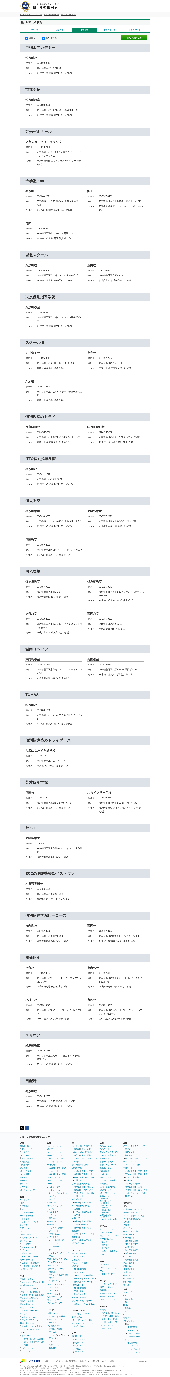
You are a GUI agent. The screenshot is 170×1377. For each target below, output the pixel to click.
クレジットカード (27, 1241)
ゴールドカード (28, 1250)
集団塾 (32, 38)
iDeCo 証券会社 (26, 1216)
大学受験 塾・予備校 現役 (83, 1146)
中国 (145, 1174)
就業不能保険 (128, 1263)
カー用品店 (77, 1349)
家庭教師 (76, 1237)
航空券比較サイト (54, 1319)
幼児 (76, 1257)
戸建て (36, 1282)
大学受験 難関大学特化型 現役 (84, 1158)
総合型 (52, 1272)
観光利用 (53, 1348)
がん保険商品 (128, 1257)
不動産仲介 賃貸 (26, 1301)
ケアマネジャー (89, 1278)
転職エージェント (107, 1168)
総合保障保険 (128, 1275)
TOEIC (77, 1275)
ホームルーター (129, 1162)
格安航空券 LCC (54, 1326)
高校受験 (59, 30)
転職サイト (104, 1158)
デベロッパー (27, 1351)
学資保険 (23, 1187)
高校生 (77, 1234)
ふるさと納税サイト (55, 1187)
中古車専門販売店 (56, 1228)
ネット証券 (24, 1200)
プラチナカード (134, 1336)
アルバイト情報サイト (109, 1155)
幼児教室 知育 (78, 1243)
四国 (127, 1177)
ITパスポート (87, 1282)
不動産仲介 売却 (26, 1279)
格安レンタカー (53, 1212)
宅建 (76, 1272)
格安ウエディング (107, 1287)
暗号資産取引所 (26, 1260)
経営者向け (106, 1245)
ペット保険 (24, 1174)
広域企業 (129, 1180)
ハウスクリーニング (55, 1158)
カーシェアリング (54, 1206)
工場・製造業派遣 (107, 1187)
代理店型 (25, 1152)
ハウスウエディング (108, 1284)
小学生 (92, 1234)
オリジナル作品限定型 (58, 1275)
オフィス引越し (53, 1287)
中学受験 (84, 30)
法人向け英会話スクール (82, 1301)
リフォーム (24, 1314)
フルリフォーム (28, 1317)
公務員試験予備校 (79, 1297)
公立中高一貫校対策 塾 (81, 1212)
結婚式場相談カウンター (110, 1293)
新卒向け (105, 1254)
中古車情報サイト (54, 1221)
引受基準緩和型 (131, 1244)
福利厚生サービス (54, 1297)
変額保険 (127, 1282)
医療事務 (82, 1269)
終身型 (128, 1241)
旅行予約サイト (53, 1313)
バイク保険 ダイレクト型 (133, 1216)
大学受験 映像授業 (80, 1165)
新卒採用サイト (106, 1202)
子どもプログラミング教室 (83, 1304)
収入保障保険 (130, 1253)
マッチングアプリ (107, 1300)
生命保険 (23, 1177)
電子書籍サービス (54, 1265)
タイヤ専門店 (77, 1352)
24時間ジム (77, 1317)
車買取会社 (52, 1218)
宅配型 (52, 1199)
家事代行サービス (54, 1155)
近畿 (37, 1295)
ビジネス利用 (54, 1345)
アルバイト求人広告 (108, 1219)
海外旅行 (62, 1316)
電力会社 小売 (53, 1300)
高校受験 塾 (77, 1168)
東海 (31, 1295)
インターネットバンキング (31, 1222)
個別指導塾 (51, 38)
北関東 (32, 1339)
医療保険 (23, 1180)
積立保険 (127, 1285)
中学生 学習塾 (109, 30)
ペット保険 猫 (129, 1234)
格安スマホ (129, 1152)
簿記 (81, 1272)
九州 (42, 1295)
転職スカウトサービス (109, 1165)
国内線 (52, 1329)
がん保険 (23, 1184)
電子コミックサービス (56, 1269)
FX (21, 1231)
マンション (26, 1282)
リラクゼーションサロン (82, 1320)
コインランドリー (54, 1162)
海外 (56, 1338)
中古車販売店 (52, 1224)
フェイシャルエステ (108, 1268)
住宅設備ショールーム (29, 1310)
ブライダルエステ (107, 1264)
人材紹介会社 (105, 1211)
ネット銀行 (24, 1219)
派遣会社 (104, 1184)
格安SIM (128, 1149)
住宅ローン (24, 1228)
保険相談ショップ (27, 1190)
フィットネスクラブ (80, 1314)
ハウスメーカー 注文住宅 (29, 1329)
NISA (22, 1203)
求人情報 (111, 1361)
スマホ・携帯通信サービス (134, 1146)
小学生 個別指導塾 (80, 1224)
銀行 (24, 1209)
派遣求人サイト (106, 1190)
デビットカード (26, 1253)
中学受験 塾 (77, 1199)
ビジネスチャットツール (110, 1236)
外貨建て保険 (128, 1269)
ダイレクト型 (27, 1149)
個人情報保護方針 (71, 1361)
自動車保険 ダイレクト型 (133, 1209)
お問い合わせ (85, 1361)
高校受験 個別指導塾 (81, 1184)
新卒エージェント (107, 1206)
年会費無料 (26, 1244)
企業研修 (104, 1242)
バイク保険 (24, 1155)
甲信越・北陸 (87, 1174)
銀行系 (24, 1238)
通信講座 (76, 1266)
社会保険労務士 (88, 1275)
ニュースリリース (57, 1361)
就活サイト (104, 1149)
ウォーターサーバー (55, 1146)
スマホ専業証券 (26, 1212)
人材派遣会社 (105, 1216)
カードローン (25, 1234)
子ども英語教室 (78, 1253)
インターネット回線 (131, 1184)
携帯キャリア (130, 1155)
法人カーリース (106, 1229)
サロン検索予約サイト (109, 1274)
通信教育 (76, 1231)
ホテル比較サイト (54, 1322)
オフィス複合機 (53, 1294)
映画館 (103, 1310)
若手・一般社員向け (110, 1251)
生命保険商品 (128, 1247)
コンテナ (53, 1196)
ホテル (50, 1341)
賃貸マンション (26, 1307)
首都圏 (24, 1295)
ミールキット (52, 1171)
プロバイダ (128, 1168)
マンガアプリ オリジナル (57, 1281)
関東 (117, 1313)
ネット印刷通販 (106, 1232)
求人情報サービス (107, 1193)
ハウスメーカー (28, 1348)
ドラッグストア (78, 1339)
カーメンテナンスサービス (58, 1253)
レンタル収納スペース (58, 1193)
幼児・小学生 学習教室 (81, 1240)
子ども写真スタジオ (55, 1262)
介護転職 (104, 1174)
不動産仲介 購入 (26, 1285)
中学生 (84, 1234)
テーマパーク (105, 1328)
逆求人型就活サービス (109, 1152)
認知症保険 (128, 1266)
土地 (42, 1282)
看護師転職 (104, 1171)
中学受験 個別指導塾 (81, 1206)
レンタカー (52, 1209)
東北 (26, 1339)
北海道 (77, 1171)
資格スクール (77, 1285)
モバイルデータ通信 (131, 1165)
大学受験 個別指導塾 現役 (83, 1152)
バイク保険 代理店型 (132, 1219)
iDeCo (125, 1305)
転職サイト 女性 (107, 1162)
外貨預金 (23, 1225)
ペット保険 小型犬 (131, 1231)
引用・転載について (99, 1361)
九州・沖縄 (78, 1180)
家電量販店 (77, 1336)
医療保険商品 (128, 1238)
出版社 (52, 1278)
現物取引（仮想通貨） (31, 1263)
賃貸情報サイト (26, 1304)
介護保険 (127, 1272)
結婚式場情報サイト (108, 1296)
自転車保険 (24, 1165)
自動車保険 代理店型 (132, 1212)
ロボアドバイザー (27, 1269)
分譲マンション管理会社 (30, 1292)
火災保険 (23, 1168)
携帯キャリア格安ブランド (136, 1158)
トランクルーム (53, 1190)
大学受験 (34, 30)
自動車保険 (24, 1146)
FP (75, 1269)
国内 (51, 1338)
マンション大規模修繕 (29, 1298)
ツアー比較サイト (54, 1332)
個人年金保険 (128, 1278)
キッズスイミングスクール (82, 1323)
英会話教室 (77, 1260)
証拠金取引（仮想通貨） (32, 1266)
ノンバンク (34, 1238)
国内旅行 (53, 1316)
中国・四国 (40, 1342)
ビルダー (25, 1336)
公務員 (77, 1282)
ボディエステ (105, 1271)
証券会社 (25, 1206)
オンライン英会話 (79, 1263)
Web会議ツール (106, 1239)
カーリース (52, 1215)
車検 (49, 1250)
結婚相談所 (104, 1290)
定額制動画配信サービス (57, 1259)
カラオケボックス (107, 1325)
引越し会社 (52, 1202)
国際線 (59, 1329)
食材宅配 (51, 1165)
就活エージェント (107, 1146)
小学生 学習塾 (134, 30)
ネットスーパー (53, 1177)
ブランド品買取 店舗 (56, 1284)
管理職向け (106, 1248)
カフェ (50, 1256)
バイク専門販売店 (56, 1240)
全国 (115, 1322)
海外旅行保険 (25, 1171)
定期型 (135, 1241)
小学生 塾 (76, 1218)
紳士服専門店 (77, 1343)
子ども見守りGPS (54, 1303)
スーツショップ (78, 1346)
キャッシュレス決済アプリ (31, 1257)
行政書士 (78, 1278)
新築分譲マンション (28, 1323)
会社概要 (45, 1361)
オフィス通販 (52, 1290)
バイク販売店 (52, 1237)
